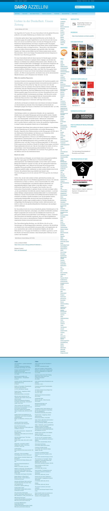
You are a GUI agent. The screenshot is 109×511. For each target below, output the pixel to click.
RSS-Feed (84, 0)
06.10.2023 (37, 396)
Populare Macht (64, 278)
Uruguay (62, 332)
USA (61, 334)
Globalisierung (63, 163)
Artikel (17, 13)
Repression (63, 296)
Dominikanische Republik (64, 114)
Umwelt (62, 329)
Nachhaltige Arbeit (64, 245)
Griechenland (63, 165)
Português (62, 41)
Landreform (63, 225)
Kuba (61, 220)
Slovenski (62, 42)
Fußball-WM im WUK (19, 487)
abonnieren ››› (81, 26)
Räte (61, 291)
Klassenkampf (63, 195)
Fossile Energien (64, 141)
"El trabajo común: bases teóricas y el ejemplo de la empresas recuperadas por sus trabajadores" (43, 410)
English (16, 0)
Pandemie (62, 262)
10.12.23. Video (38, 392)
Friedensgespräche (64, 144)
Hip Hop (62, 174)
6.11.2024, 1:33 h (39, 384)
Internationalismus (64, 182)
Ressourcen (63, 298)
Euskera (62, 32)
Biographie (65, 13)
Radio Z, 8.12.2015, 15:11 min (21, 466)
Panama (62, 260)
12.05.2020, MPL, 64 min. (41, 468)
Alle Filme (89, 68)
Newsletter (79, 0)
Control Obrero (17, 448)
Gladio (62, 158)
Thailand (62, 323)
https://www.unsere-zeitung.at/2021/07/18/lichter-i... (28, 244)
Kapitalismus (63, 193)
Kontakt (92, 0)
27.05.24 (16, 384)
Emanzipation (63, 125)
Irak (61, 184)
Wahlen (62, 345)
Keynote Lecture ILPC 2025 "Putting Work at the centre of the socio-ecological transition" (43, 376)
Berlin (61, 82)
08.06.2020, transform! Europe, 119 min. (44, 463)
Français (62, 33)
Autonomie (62, 78)
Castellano (62, 21)
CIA (61, 99)
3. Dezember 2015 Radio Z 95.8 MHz (23, 474)
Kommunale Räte (64, 204)
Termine (56, 13)
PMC (61, 276)
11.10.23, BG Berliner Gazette (21, 389)
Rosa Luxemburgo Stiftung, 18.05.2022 (44, 422)
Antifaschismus (63, 66)
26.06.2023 (37, 406)
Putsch (62, 287)
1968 (61, 61)
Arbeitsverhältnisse (64, 71)
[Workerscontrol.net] (83, 119)
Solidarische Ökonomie (63, 308)
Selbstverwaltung (64, 303)
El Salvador (63, 121)
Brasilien (62, 94)
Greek (61, 35)
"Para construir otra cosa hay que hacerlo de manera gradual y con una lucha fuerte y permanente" (23, 407)
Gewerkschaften (64, 157)
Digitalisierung (63, 108)
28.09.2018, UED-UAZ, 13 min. (42, 474)
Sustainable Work (39, 398)
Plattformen (63, 274)
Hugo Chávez (63, 177)
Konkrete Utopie (64, 210)
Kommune (62, 208)
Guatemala (63, 168)
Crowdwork (63, 102)
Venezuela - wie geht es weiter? (21, 443)
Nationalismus (63, 248)
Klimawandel (63, 200)
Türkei (61, 325)
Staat (61, 316)
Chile (61, 97)
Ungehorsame (63, 330)
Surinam (62, 321)
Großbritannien (63, 166)
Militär (61, 238)
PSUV (61, 286)
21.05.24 (16, 379)
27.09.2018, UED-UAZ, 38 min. (42, 484)
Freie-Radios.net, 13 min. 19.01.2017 (23, 455)
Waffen (62, 344)
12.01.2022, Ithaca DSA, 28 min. (42, 445)
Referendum (63, 293)
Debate (36, 483)
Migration (62, 236)
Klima (61, 197)
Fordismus (62, 139)
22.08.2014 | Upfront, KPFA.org (21, 485)
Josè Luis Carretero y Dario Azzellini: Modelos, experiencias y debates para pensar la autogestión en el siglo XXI (44, 370)
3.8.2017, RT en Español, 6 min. (42, 495)
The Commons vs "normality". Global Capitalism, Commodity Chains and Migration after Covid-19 (43, 460)
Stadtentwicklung (64, 318)
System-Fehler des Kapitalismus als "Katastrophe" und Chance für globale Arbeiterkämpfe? (23, 416)
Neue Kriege (63, 252)
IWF (61, 188)
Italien (61, 186)
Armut (61, 75)
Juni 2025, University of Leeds (42, 366)
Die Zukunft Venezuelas (19, 425)
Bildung (62, 87)
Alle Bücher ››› (76, 105)
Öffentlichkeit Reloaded (19, 497)
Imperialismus (63, 179)
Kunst (61, 222)
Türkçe (62, 44)
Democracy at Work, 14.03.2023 (21, 394)
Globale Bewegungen (63, 161)
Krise (61, 218)
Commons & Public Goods (41, 447)
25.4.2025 (37, 379)
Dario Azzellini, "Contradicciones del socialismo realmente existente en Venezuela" (43, 472)
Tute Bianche (63, 327)
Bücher (24, 13)
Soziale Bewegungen (63, 311)
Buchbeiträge (34, 13)
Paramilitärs (63, 263)
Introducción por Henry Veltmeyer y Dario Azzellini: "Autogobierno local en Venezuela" (44, 478)
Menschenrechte (64, 232)
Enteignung (63, 128)
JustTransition (63, 191)
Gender (62, 153)
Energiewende (63, 126)
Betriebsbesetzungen (65, 85)
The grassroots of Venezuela (21, 492)
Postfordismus (63, 279)
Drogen (62, 116)
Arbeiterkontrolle (64, 68)
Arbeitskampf (63, 70)
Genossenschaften (64, 155)
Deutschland (63, 106)
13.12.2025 (37, 372)
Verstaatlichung (64, 342)
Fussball (62, 148)
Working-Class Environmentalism (42, 394)
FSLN (61, 146)
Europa (62, 132)
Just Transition (63, 189)
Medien (62, 231)
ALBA (61, 63)
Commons (62, 101)
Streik (61, 320)
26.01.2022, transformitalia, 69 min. (43, 441)
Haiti (61, 172)
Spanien (62, 314)
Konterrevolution (64, 215)
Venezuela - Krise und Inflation (21, 453)
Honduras (62, 175)
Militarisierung (63, 239)
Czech (61, 30)
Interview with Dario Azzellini (21, 422)
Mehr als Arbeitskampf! (20, 250)
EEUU (61, 120)
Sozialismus (63, 313)
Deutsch (20, 0)
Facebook (62, 135)
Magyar (62, 39)
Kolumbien (62, 202)
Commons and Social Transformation (43, 386)
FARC (61, 137)
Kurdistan (62, 223)
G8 (61, 150)
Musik (61, 243)
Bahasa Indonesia (64, 26)
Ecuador (62, 118)
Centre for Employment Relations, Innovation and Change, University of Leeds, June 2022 (23, 402)
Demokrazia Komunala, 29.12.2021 (43, 412)
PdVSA (62, 269)
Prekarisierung (63, 281)
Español (25, 0)
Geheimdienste (64, 151)
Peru (61, 270)
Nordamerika (63, 255)
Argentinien (63, 73)
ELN (61, 123)
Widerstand (63, 347)
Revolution (62, 300)
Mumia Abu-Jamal (64, 241)
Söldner (62, 305)
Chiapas (62, 95)
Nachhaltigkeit (63, 246)
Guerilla (62, 170)
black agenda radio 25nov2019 (21, 423)
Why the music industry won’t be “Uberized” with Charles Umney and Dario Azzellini (22, 398)
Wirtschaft (62, 349)
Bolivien (62, 92)
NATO (61, 250)
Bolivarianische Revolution (64, 90)
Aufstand (62, 77)
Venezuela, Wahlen (63, 338)
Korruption (62, 216)
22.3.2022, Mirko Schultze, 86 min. (43, 435)
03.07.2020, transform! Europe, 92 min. (44, 456)
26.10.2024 (37, 387)
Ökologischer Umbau (63, 258)
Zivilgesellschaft (64, 353)
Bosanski (62, 28)
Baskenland (63, 80)
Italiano (62, 37)
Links (89, 0)
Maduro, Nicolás (64, 229)
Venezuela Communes (40, 444)
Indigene (62, 181)
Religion (62, 294)
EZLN (61, 134)
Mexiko (62, 234)
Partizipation (63, 265)
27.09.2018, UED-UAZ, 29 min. (42, 480)
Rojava (62, 302)
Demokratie (63, 104)
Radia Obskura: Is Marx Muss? (21, 476)
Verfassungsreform (64, 340)
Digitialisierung (63, 110)
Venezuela (62, 336)
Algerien (62, 64)
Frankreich (62, 142)
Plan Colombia (63, 272)
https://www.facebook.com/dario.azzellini (83, 36)
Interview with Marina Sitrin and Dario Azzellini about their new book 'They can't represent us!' (23, 483)
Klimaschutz (63, 198)
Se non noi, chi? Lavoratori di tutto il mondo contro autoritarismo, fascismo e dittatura (44, 439)
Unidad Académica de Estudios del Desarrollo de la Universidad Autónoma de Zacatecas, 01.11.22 (44, 429)
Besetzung (62, 84)
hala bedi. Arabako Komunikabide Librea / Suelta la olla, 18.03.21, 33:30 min (23, 411)
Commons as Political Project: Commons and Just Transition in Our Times (43, 454)
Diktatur (62, 111)
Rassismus (63, 289)
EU (61, 130)
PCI (61, 267)
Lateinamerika (63, 227)
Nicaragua (62, 253)
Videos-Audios (46, 13)
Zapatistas (62, 351)
